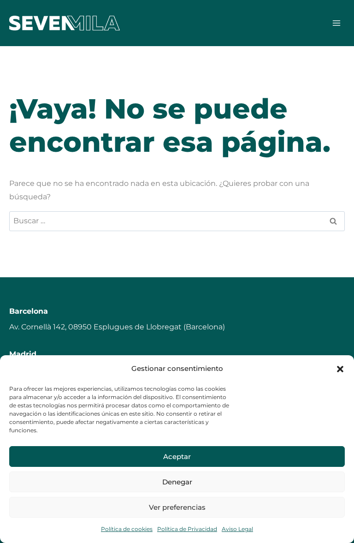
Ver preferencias (177, 507)
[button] (340, 369)
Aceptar (177, 456)
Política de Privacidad (187, 528)
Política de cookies (127, 528)
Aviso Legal (237, 528)
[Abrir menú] (336, 23)
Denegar (177, 481)
